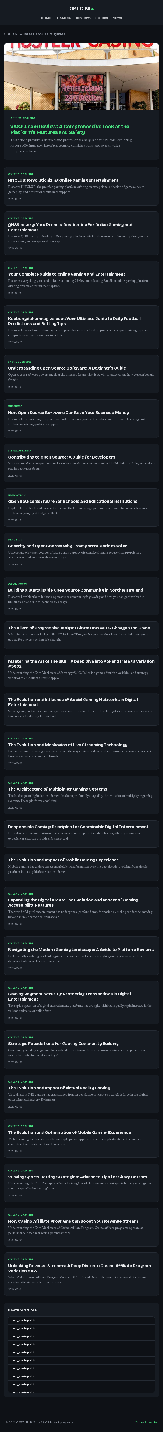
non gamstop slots (23, 1320)
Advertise (151, 1422)
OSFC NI (79, 8)
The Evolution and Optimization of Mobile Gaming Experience (69, 1132)
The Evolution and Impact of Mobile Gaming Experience (63, 860)
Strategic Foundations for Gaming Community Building (63, 1043)
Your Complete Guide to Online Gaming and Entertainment (66, 274)
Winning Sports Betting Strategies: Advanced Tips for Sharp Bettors (77, 1177)
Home (46, 18)
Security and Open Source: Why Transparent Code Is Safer (67, 545)
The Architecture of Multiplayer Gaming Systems (57, 789)
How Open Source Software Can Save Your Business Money (68, 412)
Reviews (83, 18)
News (117, 18)
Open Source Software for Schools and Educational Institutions (73, 501)
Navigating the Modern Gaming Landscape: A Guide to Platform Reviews (81, 949)
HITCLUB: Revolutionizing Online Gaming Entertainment (63, 180)
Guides (101, 18)
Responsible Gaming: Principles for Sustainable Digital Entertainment (78, 826)
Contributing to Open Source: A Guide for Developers (61, 457)
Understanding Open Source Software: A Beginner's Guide (67, 368)
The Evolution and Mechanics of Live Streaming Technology (68, 744)
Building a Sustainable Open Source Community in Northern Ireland (75, 590)
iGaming (64, 18)
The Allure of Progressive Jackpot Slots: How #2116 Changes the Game (79, 627)
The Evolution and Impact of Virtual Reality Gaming (59, 1088)
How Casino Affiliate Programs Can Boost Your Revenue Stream (73, 1221)
